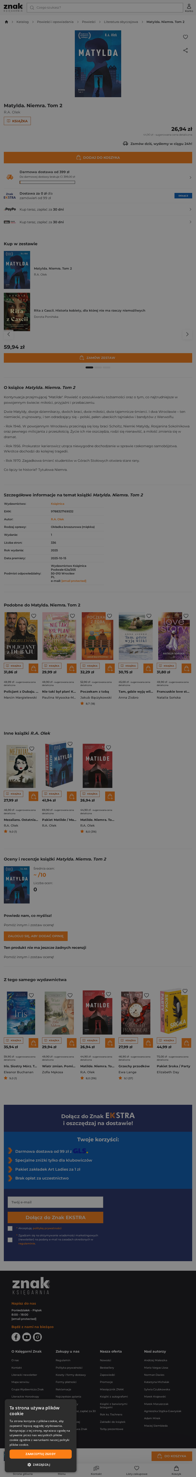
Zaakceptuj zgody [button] (40, 1454)
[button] (41, 1464)
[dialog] (40, 1435)
